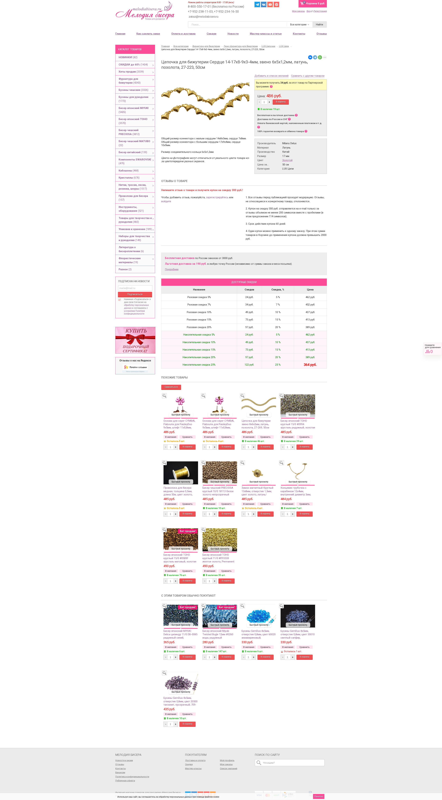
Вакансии (120, 772)
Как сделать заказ (148, 33)
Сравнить (433, 349)
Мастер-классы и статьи (266, 33)
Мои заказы (298, 11)
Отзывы (119, 764)
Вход (309, 11)
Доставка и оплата (195, 760)
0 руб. (315, 3)
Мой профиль (227, 760)
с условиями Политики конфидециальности (136, 311)
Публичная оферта (125, 780)
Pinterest (276, 4)
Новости (233, 33)
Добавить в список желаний (271, 76)
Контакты (120, 768)
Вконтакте (263, 4)
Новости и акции (124, 760)
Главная (120, 33)
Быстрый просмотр (181, 415)
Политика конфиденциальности (132, 776)
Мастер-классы (193, 768)
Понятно (318, 796)
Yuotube (270, 4)
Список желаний (228, 768)
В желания (170, 437)
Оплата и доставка (183, 33)
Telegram (257, 4)
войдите (166, 201)
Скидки (211, 33)
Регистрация (320, 11)
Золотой (287, 160)
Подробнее (172, 269)
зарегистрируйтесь (217, 197)
